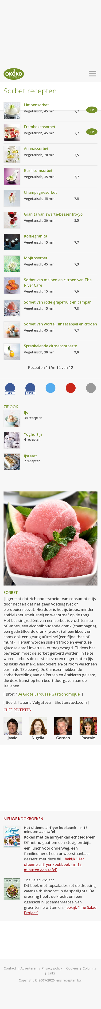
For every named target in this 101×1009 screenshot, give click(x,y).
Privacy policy (52, 968)
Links (51, 973)
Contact (10, 968)
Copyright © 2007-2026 (37, 980)
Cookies (72, 968)
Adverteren (28, 968)
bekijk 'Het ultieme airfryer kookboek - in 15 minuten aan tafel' (54, 864)
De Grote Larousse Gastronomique (48, 694)
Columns (89, 968)
